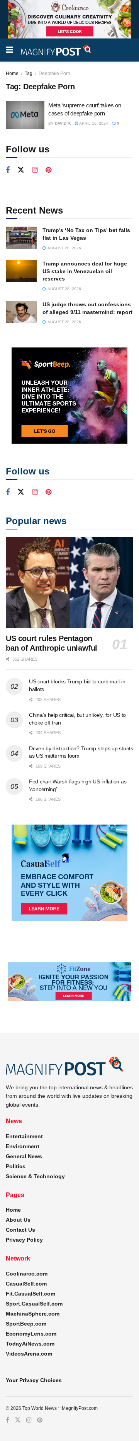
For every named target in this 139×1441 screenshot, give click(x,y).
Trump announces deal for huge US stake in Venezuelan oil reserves (84, 271)
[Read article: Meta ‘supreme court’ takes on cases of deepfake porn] (25, 115)
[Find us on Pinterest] (48, 170)
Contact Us (20, 1230)
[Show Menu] (9, 50)
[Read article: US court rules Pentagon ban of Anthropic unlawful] (69, 582)
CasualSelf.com (26, 1284)
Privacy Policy (24, 1240)
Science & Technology (35, 1176)
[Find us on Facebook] (8, 170)
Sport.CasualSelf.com (34, 1304)
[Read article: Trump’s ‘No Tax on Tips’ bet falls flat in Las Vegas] (21, 238)
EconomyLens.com (31, 1334)
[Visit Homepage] (56, 50)
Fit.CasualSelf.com (30, 1294)
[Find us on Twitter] (20, 170)
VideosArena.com (29, 1354)
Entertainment (24, 1136)
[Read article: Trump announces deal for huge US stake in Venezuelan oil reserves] (21, 271)
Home (12, 73)
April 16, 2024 (93, 123)
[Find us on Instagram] (35, 170)
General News (24, 1156)
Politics (15, 1166)
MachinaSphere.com (32, 1314)
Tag (28, 73)
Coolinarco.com (26, 1274)
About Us (18, 1220)
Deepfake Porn (54, 73)
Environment (22, 1146)
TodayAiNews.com (30, 1344)
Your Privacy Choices (34, 1380)
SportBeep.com (26, 1324)
